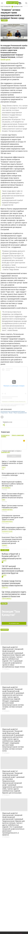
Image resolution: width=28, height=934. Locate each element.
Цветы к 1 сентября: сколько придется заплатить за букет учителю (12, 463)
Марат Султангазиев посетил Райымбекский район (12, 507)
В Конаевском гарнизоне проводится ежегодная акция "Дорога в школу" (12, 517)
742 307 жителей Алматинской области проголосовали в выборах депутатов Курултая (12, 569)
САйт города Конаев (6, 409)
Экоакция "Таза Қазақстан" (11, 613)
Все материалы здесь (14, 623)
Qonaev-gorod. (6, 59)
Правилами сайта (5, 452)
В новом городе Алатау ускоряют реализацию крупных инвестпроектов (12, 583)
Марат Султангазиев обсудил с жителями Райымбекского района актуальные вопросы (13, 496)
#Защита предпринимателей (20, 412)
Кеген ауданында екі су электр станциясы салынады (13, 474)
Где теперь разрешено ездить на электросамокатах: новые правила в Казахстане (14, 594)
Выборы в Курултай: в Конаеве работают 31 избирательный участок (11, 556)
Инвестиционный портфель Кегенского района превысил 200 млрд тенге (12, 484)
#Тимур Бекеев (4, 412)
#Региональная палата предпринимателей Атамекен (13, 411)
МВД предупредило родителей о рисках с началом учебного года (14, 528)
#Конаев (11, 412)
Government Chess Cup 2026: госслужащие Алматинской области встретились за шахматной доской (12, 540)
